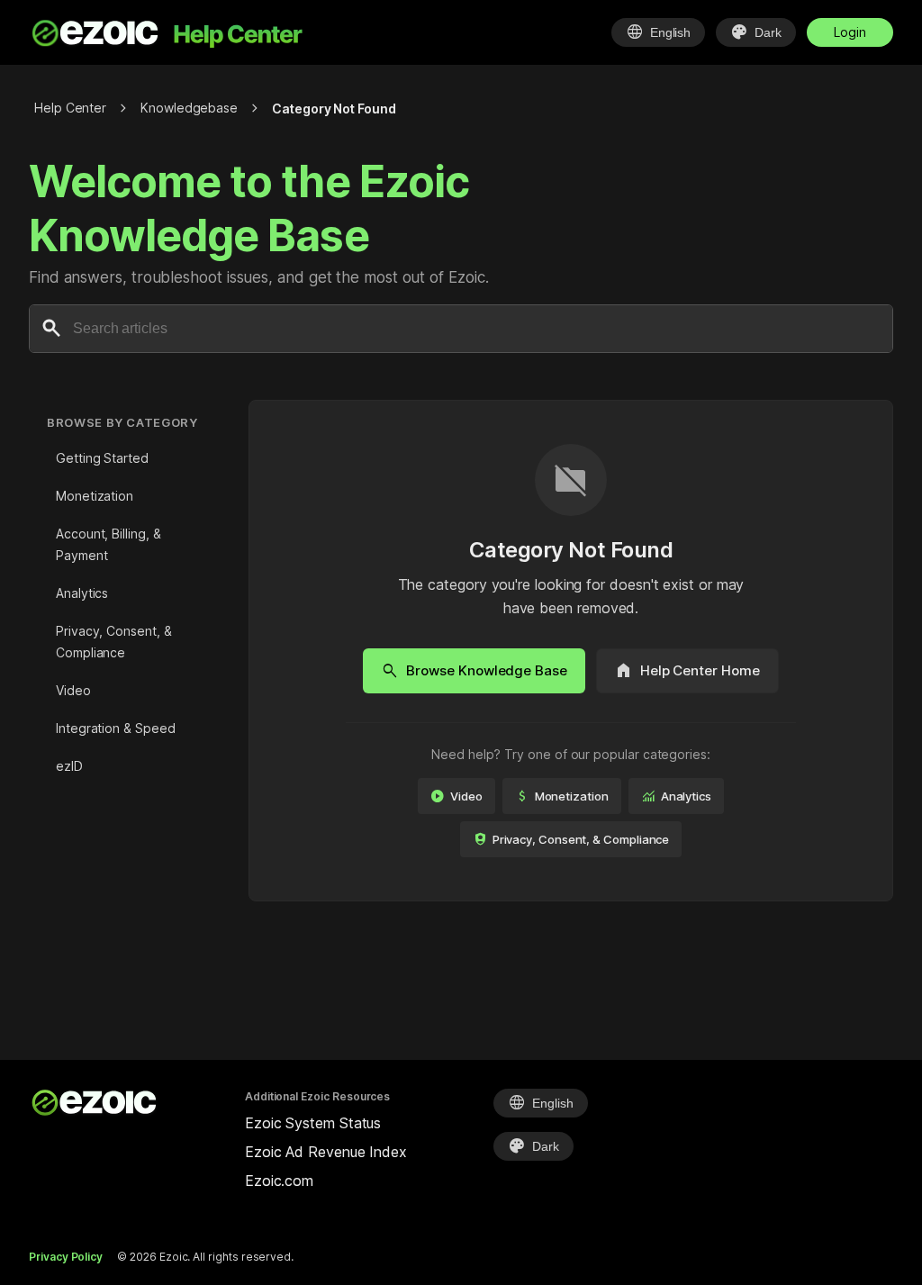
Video (73, 690)
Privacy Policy (66, 1256)
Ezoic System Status (313, 1123)
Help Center (70, 107)
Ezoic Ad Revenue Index (326, 1152)
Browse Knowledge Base (473, 671)
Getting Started (102, 458)
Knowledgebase (189, 107)
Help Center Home (687, 671)
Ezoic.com (279, 1181)
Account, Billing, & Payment (108, 544)
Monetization (94, 495)
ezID (69, 766)
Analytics (82, 593)
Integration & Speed (115, 728)
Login (850, 32)
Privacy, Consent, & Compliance (113, 641)
